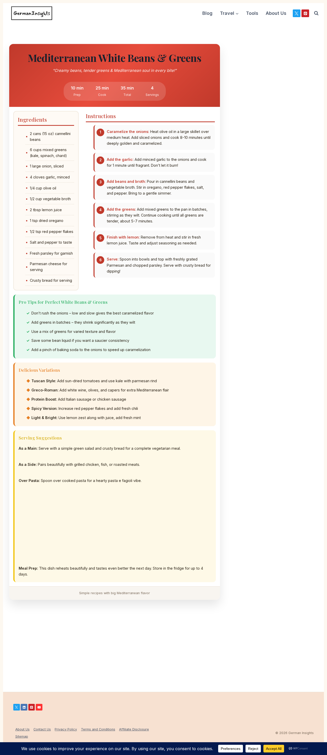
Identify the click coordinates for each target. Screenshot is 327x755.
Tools (252, 13)
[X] (296, 13)
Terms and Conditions (98, 729)
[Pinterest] (305, 13)
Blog (207, 13)
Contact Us (42, 729)
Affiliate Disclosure (134, 729)
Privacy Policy (66, 729)
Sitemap (21, 736)
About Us (276, 13)
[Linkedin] (24, 707)
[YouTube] (39, 707)
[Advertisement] (115, 528)
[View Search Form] (316, 13)
